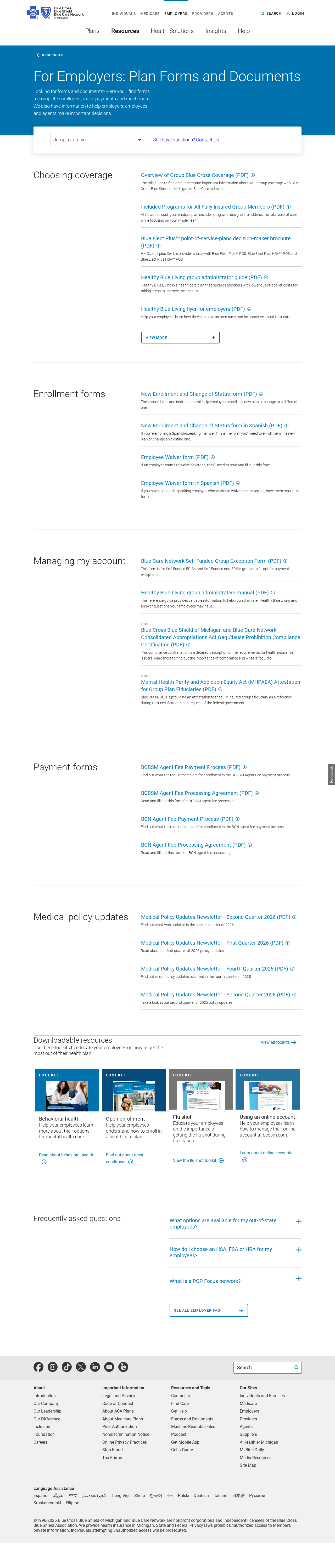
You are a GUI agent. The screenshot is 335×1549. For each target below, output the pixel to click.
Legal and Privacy (118, 1395)
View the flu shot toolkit (194, 1160)
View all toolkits (275, 1042)
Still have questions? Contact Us (186, 139)
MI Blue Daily (252, 1449)
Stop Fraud (112, 1449)
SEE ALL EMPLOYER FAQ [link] (197, 1310)
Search (245, 1367)
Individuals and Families (262, 1395)
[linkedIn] (95, 1369)
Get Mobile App (185, 1442)
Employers (249, 1411)
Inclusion (42, 1426)
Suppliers (248, 1434)
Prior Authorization (119, 1426)
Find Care (180, 1403)
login (298, 13)
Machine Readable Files (193, 1426)
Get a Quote (182, 1449)
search (273, 13)
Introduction (45, 1395)
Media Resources (255, 1457)
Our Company (46, 1403)
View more (156, 338)
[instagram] (53, 1369)
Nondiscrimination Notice (125, 1434)
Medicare (248, 1403)
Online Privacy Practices (124, 1442)
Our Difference (47, 1418)
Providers (248, 1418)
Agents (246, 1426)
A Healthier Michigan (259, 1442)
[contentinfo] (87, 177)
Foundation (44, 1434)
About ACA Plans (118, 1411)
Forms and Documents (192, 1418)
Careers (40, 1442)
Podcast (178, 1434)
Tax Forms (112, 1457)
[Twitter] (81, 1369)
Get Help (179, 1411)
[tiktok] (67, 1369)
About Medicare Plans (122, 1418)
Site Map (248, 1465)
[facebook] (38, 1369)
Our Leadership (48, 1411)
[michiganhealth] (123, 1369)
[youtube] (109, 1369)
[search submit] (297, 1368)
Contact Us (181, 1395)
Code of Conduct (117, 1403)
